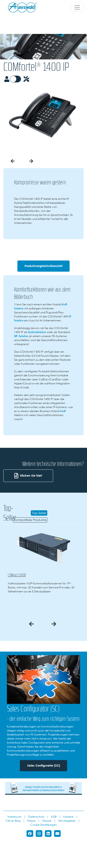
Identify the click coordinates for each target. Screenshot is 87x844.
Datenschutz (36, 817)
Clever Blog (13, 821)
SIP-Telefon (21, 336)
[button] (12, 161)
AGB (54, 817)
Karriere (68, 817)
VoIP (63, 411)
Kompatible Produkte (30, 520)
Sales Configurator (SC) (43, 765)
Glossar (47, 821)
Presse (31, 821)
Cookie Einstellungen (43, 825)
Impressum (14, 817)
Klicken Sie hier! (31, 475)
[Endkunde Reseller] (17, 79)
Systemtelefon (37, 332)
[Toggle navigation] (77, 7)
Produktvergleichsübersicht (43, 266)
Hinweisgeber (67, 821)
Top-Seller (39, 513)
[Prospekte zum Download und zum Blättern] (43, 788)
